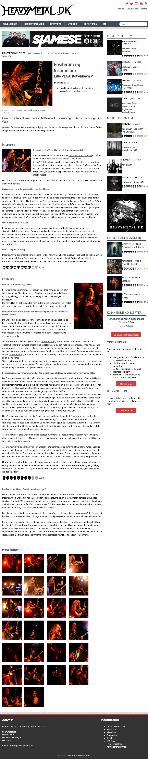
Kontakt (144, 9)
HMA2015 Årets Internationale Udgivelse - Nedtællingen (129, 108)
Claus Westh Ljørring (61, 53)
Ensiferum (76, 88)
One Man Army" (16, 354)
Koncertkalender (34, 24)
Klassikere (111, 732)
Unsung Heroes (67, 351)
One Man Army (48, 341)
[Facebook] (127, 3)
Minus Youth (123, 318)
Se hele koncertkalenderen (126, 334)
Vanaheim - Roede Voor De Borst (131, 262)
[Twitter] (131, 3)
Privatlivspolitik (114, 743)
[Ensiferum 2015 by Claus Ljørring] (88, 306)
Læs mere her (126, 410)
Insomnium (87, 88)
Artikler (110, 738)
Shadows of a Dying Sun (80, 155)
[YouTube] (141, 3)
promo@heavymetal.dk (21, 745)
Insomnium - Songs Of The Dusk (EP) (132, 130)
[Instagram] (136, 3)
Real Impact (137, 318)
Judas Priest (59, 387)
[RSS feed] (146, 3)
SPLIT (112, 318)
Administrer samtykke (117, 746)
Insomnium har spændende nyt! (129, 148)
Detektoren (90, 24)
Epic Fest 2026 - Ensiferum (129, 50)
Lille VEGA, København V (73, 76)
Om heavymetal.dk (116, 726)
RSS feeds (111, 740)
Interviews (56, 24)
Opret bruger (132, 9)
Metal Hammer (83, 161)
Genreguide (112, 735)
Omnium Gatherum (78, 90)
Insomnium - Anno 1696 (132, 182)
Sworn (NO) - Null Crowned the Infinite (132, 245)
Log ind (121, 9)
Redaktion (111, 729)
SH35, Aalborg (126, 325)
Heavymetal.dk (37, 10)
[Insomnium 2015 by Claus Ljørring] (16, 160)
